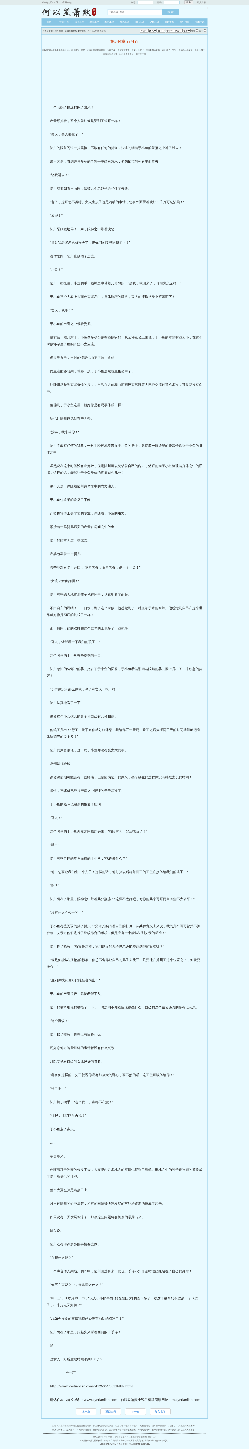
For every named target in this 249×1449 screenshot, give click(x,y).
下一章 (135, 1411)
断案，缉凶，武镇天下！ (63, 1429)
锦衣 (83, 50)
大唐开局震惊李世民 (96, 50)
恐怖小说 (154, 22)
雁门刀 (173, 1425)
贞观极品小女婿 (185, 50)
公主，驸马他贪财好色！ (126, 1425)
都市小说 (94, 22)
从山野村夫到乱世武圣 (103, 1425)
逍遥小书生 (200, 50)
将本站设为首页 (50, 2)
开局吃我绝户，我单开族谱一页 (152, 1429)
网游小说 (124, 22)
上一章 (86, 1411)
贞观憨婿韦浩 (123, 50)
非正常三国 (141, 54)
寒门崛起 (75, 50)
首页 (49, 22)
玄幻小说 (64, 22)
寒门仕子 (166, 50)
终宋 (174, 50)
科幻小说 (139, 22)
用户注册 (201, 2)
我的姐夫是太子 (126, 54)
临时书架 (169, 22)
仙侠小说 (79, 22)
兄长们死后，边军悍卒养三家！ (154, 1425)
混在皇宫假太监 (110, 54)
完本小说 (199, 22)
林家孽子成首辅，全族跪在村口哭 (92, 1429)
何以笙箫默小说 (71, 12)
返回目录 (110, 1411)
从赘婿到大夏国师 (186, 1425)
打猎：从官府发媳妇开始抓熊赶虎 (74, 30)
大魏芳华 (111, 50)
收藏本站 (67, 2)
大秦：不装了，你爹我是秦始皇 (146, 50)
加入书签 (160, 1411)
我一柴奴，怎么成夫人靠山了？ (182, 1429)
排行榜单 (184, 22)
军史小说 (109, 22)
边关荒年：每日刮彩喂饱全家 (122, 1429)
